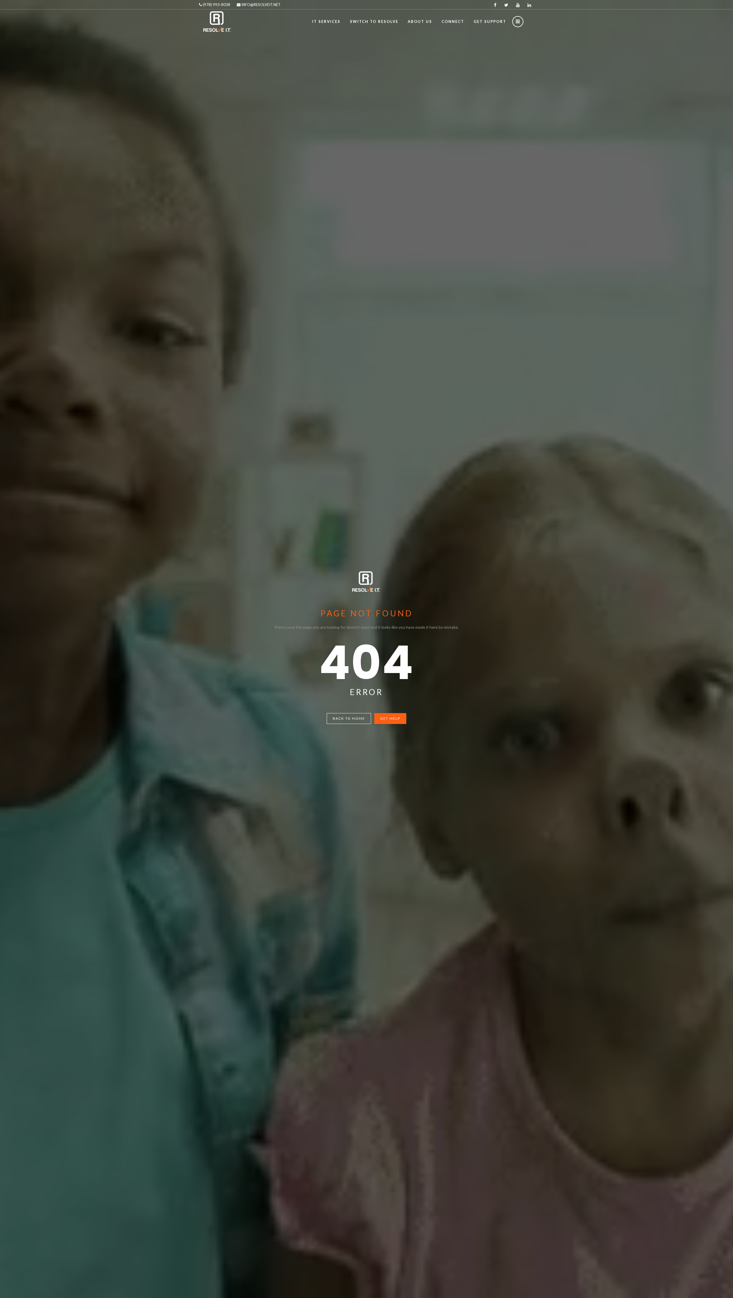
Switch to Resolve (374, 21)
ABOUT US (420, 21)
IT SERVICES (326, 21)
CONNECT (453, 21)
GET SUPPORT (490, 21)
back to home (349, 718)
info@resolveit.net (261, 4)
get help (390, 718)
